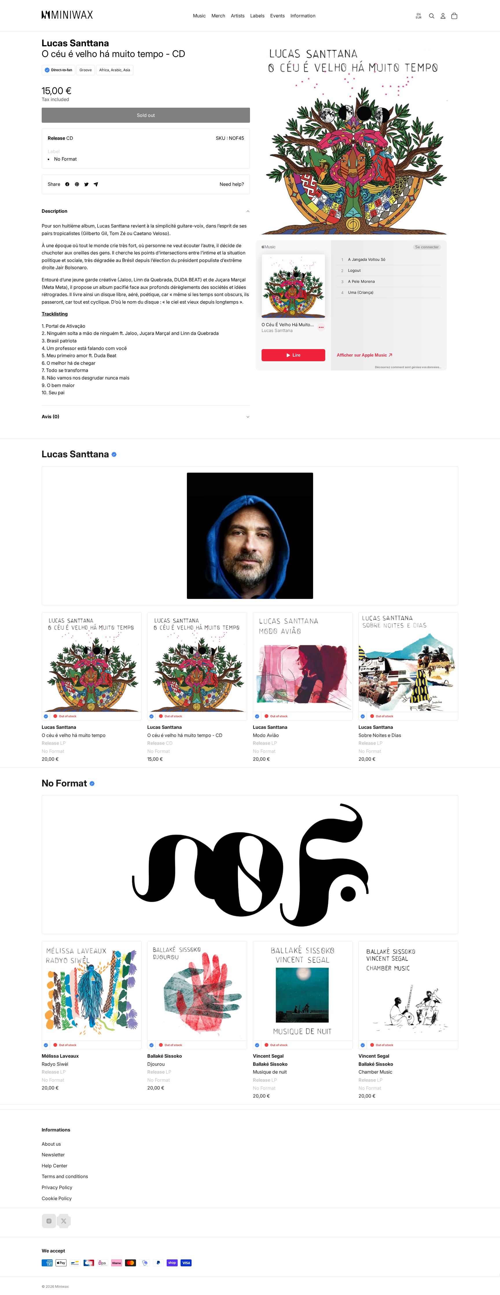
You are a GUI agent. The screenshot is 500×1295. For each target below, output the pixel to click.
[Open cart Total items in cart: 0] (454, 16)
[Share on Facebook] (67, 184)
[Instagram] (49, 1221)
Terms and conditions (65, 1176)
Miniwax (62, 1286)
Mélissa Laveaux (60, 1056)
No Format (65, 159)
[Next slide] (450, 655)
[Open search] (432, 16)
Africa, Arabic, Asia (114, 70)
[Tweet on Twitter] (86, 184)
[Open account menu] (443, 16)
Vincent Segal (268, 1056)
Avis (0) (50, 416)
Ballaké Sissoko (164, 1056)
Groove (86, 70)
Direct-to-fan (61, 70)
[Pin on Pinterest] (76, 184)
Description (54, 211)
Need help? (232, 184)
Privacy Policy (57, 1187)
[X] (63, 1221)
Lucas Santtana (75, 43)
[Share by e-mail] (95, 184)
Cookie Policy (57, 1198)
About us (51, 1144)
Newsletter (53, 1155)
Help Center (54, 1166)
